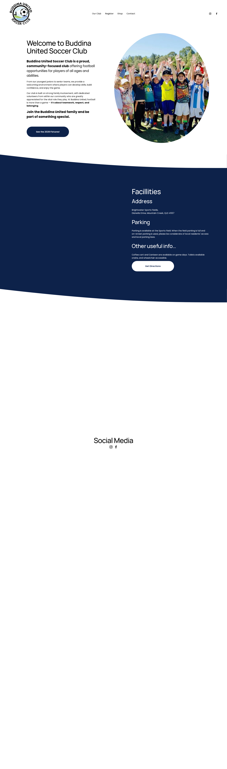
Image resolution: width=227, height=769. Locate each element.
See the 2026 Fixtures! (48, 131)
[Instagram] (210, 13)
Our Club (96, 13)
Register (109, 13)
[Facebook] (216, 13)
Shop (120, 13)
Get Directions (153, 266)
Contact (131, 13)
